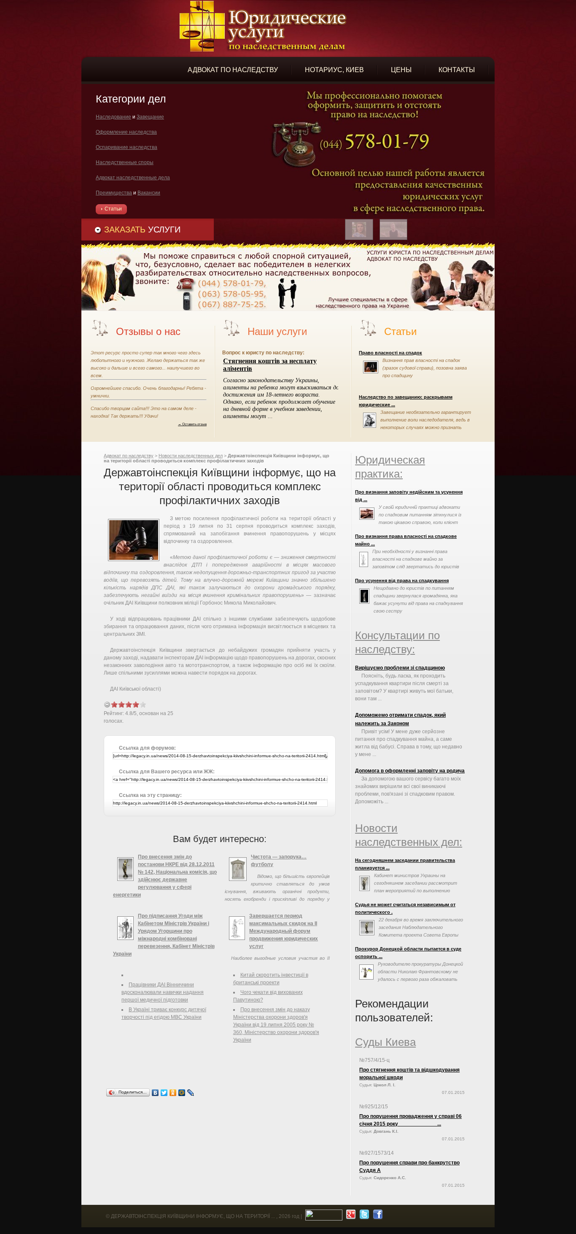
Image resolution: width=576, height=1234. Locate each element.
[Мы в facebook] (377, 1216)
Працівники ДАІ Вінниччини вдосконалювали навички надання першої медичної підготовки (162, 992)
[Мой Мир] (182, 1092)
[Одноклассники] (173, 1092)
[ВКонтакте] (155, 1092)
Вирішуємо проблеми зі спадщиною (400, 668)
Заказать (142, 229)
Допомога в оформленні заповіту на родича (410, 771)
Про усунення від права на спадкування (402, 580)
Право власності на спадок (390, 352)
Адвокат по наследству (128, 455)
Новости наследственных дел (191, 455)
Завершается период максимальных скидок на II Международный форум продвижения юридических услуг (283, 931)
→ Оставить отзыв (192, 424)
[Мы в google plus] (350, 1216)
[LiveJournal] (190, 1092)
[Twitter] (164, 1092)
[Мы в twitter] (363, 1216)
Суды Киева (385, 1042)
